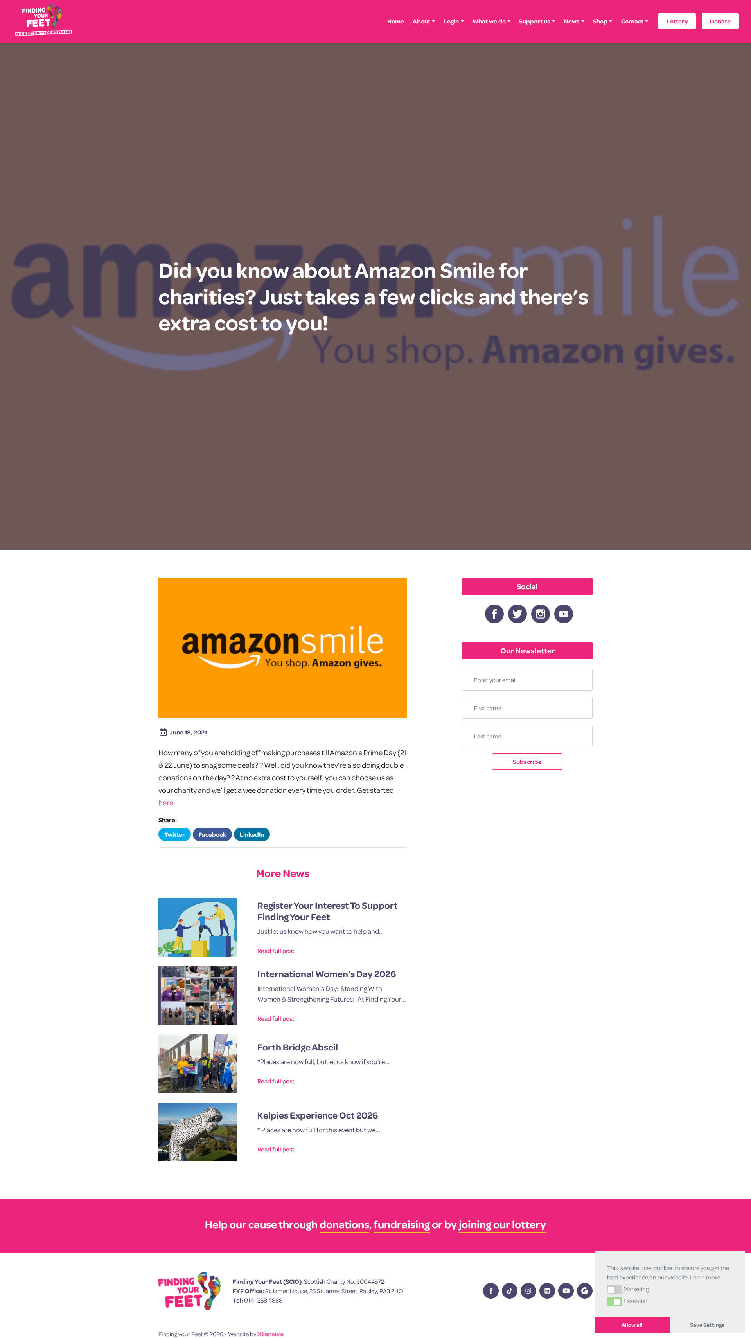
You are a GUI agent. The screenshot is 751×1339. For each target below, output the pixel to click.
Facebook (212, 834)
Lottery (677, 21)
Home (395, 21)
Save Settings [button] (707, 1325)
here (165, 802)
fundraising (402, 1224)
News (572, 21)
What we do (489, 21)
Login (451, 21)
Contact (632, 21)
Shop (600, 21)
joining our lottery (502, 1224)
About (421, 21)
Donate (720, 21)
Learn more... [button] (707, 1277)
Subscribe (527, 761)
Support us (534, 21)
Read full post (276, 950)
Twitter (174, 834)
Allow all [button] (632, 1325)
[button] (614, 1289)
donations (344, 1224)
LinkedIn (252, 834)
